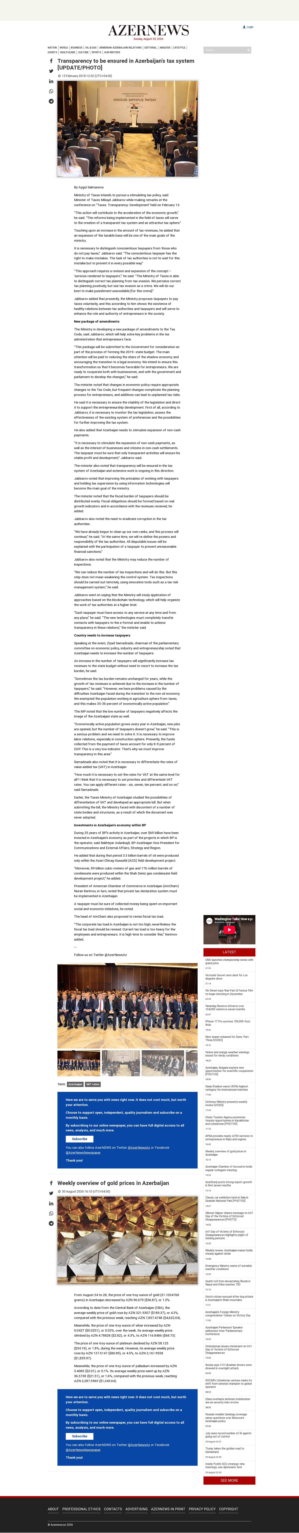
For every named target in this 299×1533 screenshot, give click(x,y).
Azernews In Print (168, 1509)
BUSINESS (76, 47)
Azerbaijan (75, 1084)
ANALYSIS (165, 47)
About (53, 1509)
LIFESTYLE (179, 47)
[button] (51, 61)
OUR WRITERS (112, 52)
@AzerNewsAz (139, 1148)
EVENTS (52, 52)
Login (249, 27)
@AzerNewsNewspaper (83, 1153)
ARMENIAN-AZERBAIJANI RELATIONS (120, 47)
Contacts (113, 1509)
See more (229, 1480)
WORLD (64, 47)
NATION (52, 47)
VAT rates (92, 1084)
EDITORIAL (150, 47)
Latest (229, 952)
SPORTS (96, 52)
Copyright (228, 1509)
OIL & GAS (90, 47)
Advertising (136, 1509)
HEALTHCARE (67, 52)
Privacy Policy (202, 1509)
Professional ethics (81, 1509)
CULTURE (83, 52)
